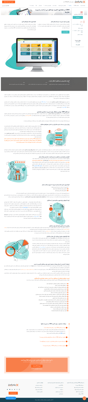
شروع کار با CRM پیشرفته (37, 366)
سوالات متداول (80, 34)
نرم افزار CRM (43, 102)
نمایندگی (40, 5)
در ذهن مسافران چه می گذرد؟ (78, 25)
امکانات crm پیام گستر (79, 387)
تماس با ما (78, 44)
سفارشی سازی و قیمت (62, 5)
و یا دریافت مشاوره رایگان (36, 369)
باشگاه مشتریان (5, 5)
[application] (73, 5)
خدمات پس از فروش (59, 391)
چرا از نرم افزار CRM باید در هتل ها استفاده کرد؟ (54, 327)
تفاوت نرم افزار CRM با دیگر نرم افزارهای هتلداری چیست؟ (52, 337)
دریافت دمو (55, 5)
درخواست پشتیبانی (38, 385)
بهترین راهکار (80, 28)
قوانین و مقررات (39, 391)
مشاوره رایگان (68, 2)
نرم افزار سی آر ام (42, 247)
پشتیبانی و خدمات (48, 5)
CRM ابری (81, 393)
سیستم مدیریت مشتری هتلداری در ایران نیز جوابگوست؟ (52, 341)
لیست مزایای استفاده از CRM (78, 31)
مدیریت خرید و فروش (59, 387)
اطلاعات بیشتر (65, 32)
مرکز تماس (61, 393)
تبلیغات (61, 389)
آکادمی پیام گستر (39, 387)
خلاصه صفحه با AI (13, 393)
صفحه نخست (82, 5)
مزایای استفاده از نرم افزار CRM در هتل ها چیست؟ (54, 345)
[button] (8, 2)
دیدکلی (81, 21)
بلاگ (36, 5)
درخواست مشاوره (11, 398)
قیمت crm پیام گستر (79, 389)
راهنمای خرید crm (80, 391)
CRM (61, 333)
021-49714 (78, 42)
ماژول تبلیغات (36, 216)
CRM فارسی (61, 385)
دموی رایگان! (78, 17)
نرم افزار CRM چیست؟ (79, 385)
